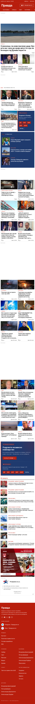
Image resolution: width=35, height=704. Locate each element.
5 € (20, 122)
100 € (25, 125)
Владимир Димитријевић (26, 652)
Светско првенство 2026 (8, 670)
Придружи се (28, 5)
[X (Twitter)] (7, 617)
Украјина (21, 670)
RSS (2, 644)
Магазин (3, 657)
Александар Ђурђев (25, 660)
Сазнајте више (8, 458)
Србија (14, 9)
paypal (22, 128)
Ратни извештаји (24, 667)
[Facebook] (2, 617)
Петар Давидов (23, 655)
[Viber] (12, 617)
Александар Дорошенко (26, 657)
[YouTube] (4, 617)
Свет (20, 9)
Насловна (6, 9)
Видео (3, 660)
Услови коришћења (7, 641)
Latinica (26, 1)
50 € (21, 125)
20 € (29, 122)
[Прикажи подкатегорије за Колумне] (32, 9)
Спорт (3, 667)
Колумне (27, 9)
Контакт (32, 1)
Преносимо (22, 663)
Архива (3, 663)
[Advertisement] (17, 18)
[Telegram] (9, 617)
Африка (21, 676)
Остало (21, 678)
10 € (24, 122)
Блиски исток (22, 673)
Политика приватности (8, 638)
